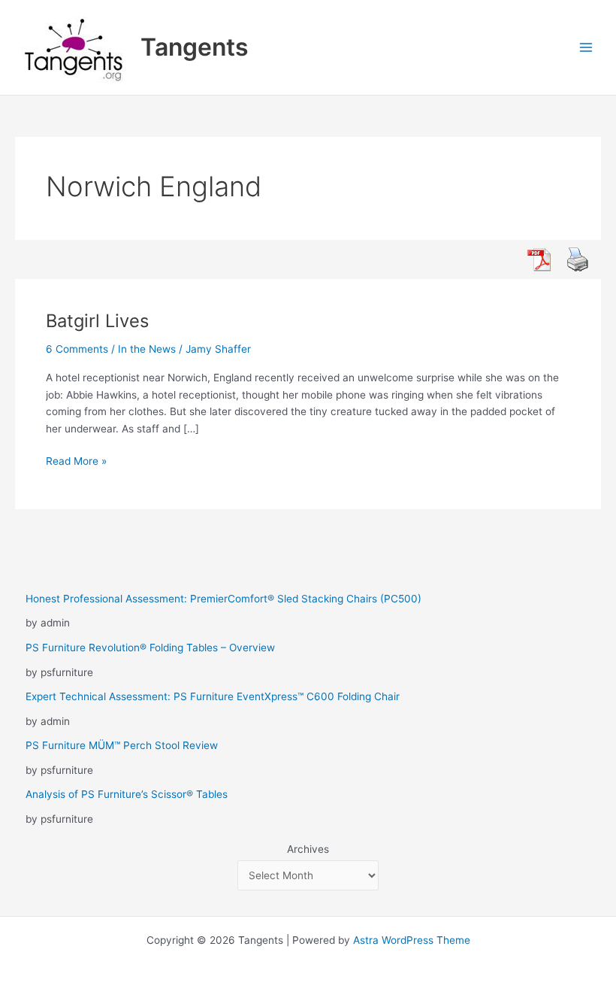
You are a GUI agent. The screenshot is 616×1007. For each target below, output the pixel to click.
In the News (147, 349)
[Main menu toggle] (586, 47)
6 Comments (77, 349)
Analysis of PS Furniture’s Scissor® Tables (127, 794)
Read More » (76, 462)
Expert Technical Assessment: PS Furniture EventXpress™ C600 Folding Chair (213, 696)
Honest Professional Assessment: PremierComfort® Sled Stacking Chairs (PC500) (223, 599)
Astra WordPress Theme (411, 940)
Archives (308, 849)
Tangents (194, 47)
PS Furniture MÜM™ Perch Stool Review (122, 745)
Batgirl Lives (97, 321)
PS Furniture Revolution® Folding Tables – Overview (150, 648)
